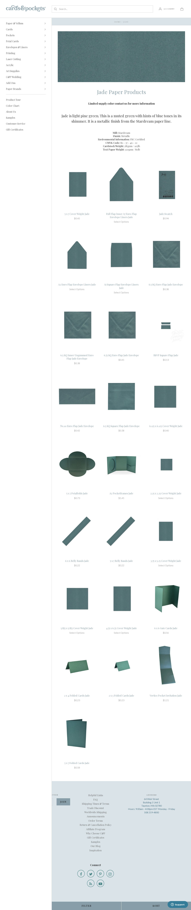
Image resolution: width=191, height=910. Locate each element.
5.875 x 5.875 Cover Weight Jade (77, 628)
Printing (10, 53)
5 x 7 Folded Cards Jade (76, 763)
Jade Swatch (165, 213)
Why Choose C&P (95, 833)
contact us (121, 103)
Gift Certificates (14, 129)
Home (117, 22)
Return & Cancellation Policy (95, 824)
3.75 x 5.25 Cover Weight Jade (166, 560)
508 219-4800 (151, 812)
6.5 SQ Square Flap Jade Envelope (121, 426)
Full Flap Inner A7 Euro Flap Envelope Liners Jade (121, 215)
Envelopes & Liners (16, 47)
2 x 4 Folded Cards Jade (77, 695)
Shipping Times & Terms (95, 803)
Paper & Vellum (14, 23)
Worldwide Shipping (95, 812)
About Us (11, 111)
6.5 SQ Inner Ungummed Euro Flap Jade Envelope (77, 357)
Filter (86, 905)
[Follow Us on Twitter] (90, 873)
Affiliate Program (95, 829)
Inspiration (95, 850)
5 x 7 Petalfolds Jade (77, 493)
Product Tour (13, 99)
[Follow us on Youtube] (100, 883)
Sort (156, 905)
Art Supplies (12, 71)
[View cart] (182, 8)
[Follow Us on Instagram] (110, 873)
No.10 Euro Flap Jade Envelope (77, 426)
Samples (10, 117)
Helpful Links (95, 795)
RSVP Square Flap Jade (166, 355)
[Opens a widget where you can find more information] (177, 905)
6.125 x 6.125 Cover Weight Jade (165, 426)
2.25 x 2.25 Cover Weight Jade (165, 493)
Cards (9, 29)
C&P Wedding (13, 77)
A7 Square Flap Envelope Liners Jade (121, 286)
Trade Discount (95, 808)
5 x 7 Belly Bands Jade (121, 560)
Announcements (95, 816)
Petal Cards (12, 41)
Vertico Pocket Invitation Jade (166, 695)
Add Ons (10, 82)
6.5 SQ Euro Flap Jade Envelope (166, 284)
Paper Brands (13, 88)
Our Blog (96, 846)
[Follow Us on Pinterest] (100, 873)
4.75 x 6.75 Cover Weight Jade (121, 628)
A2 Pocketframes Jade (121, 493)
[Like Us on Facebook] (81, 873)
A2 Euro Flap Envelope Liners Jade (77, 284)
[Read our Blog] (90, 883)
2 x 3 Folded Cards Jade (121, 695)
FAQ (95, 799)
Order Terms (95, 820)
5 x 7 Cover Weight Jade (77, 213)
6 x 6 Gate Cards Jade (165, 628)
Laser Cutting (13, 59)
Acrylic (10, 65)
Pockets (10, 35)
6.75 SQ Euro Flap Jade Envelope (121, 355)
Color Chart (12, 105)
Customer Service (15, 123)
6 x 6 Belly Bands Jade (77, 560)
